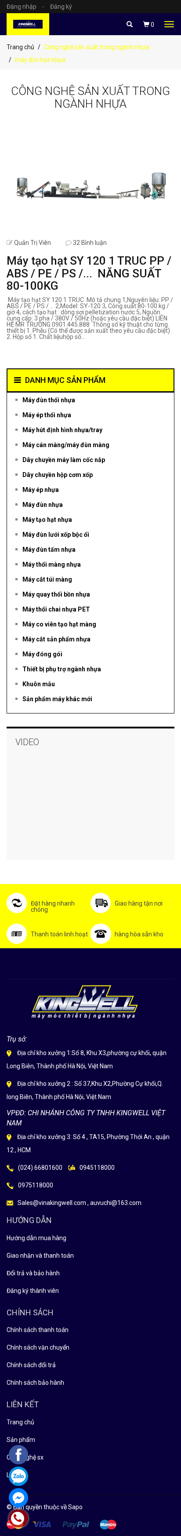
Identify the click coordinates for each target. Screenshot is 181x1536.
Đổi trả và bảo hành (33, 1273)
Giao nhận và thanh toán (40, 1255)
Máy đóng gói (42, 654)
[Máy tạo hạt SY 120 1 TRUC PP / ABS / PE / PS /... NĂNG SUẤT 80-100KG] (90, 180)
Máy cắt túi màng (47, 579)
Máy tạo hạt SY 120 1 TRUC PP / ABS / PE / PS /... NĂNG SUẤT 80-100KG (89, 273)
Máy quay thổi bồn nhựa (56, 594)
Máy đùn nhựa (42, 504)
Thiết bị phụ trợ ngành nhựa (61, 669)
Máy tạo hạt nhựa (47, 519)
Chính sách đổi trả (31, 1365)
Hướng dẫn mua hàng (36, 1237)
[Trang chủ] (28, 24)
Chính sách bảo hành (35, 1382)
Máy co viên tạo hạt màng (59, 624)
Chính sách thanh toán (38, 1329)
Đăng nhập (25, 6)
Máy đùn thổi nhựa (48, 400)
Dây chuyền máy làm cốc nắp (63, 459)
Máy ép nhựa (40, 489)
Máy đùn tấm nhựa (49, 549)
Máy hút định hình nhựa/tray (62, 429)
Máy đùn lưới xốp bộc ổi (55, 534)
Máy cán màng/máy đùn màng (65, 444)
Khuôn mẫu (38, 684)
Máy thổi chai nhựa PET (56, 609)
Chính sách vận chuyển (38, 1347)
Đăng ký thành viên (33, 1290)
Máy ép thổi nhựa (46, 415)
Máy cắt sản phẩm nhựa (56, 639)
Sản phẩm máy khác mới (57, 698)
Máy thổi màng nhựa (51, 564)
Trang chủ (20, 1422)
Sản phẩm (21, 1439)
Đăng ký (61, 6)
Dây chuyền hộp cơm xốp (57, 474)
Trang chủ (20, 47)
